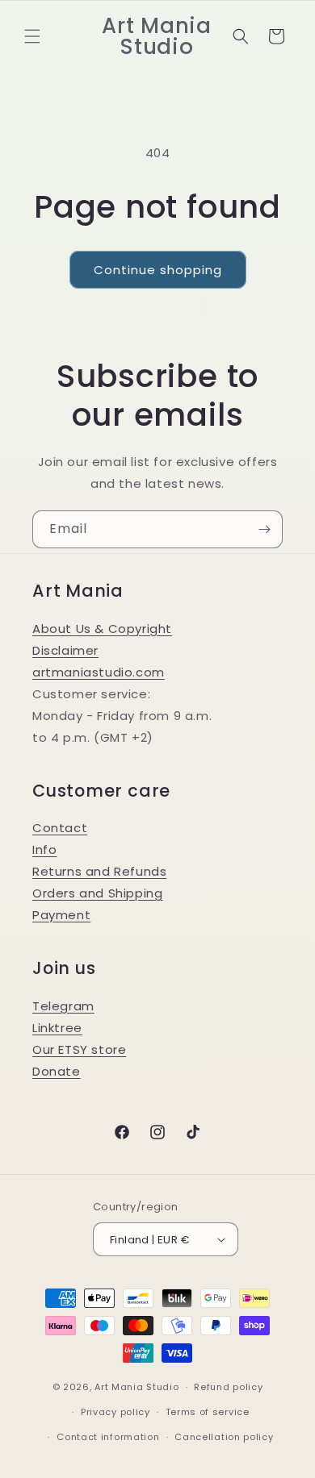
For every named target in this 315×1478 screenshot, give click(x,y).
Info (44, 849)
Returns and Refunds (99, 871)
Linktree (57, 1027)
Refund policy (228, 1386)
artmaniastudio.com (98, 672)
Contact (59, 827)
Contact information (108, 1436)
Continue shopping (158, 269)
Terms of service (208, 1411)
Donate (56, 1071)
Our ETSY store (79, 1049)
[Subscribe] (264, 529)
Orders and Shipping (97, 893)
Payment (61, 914)
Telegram (63, 1005)
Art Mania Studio (136, 1386)
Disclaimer (65, 650)
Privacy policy (115, 1411)
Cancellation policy (223, 1436)
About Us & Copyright (102, 628)
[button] (32, 36)
